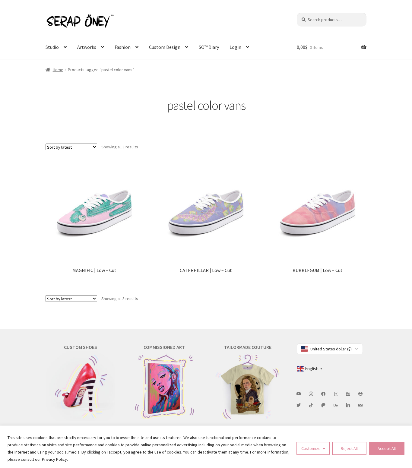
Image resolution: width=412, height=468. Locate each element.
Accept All (387, 448)
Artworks (86, 47)
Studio (52, 47)
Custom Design (164, 47)
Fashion (123, 47)
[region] (206, 446)
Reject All (349, 448)
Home (58, 69)
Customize (311, 448)
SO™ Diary (209, 47)
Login (235, 47)
